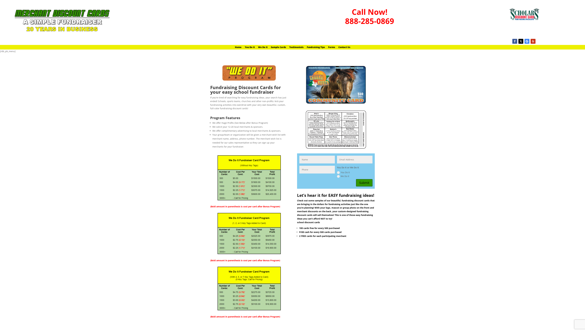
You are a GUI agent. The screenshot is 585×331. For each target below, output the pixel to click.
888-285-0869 (369, 21)
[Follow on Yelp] (533, 41)
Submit (364, 183)
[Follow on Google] (527, 41)
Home (238, 47)
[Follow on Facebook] (514, 41)
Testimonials (296, 47)
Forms (331, 47)
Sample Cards (278, 47)
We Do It (263, 47)
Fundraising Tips (316, 47)
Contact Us (344, 47)
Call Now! (369, 12)
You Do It (250, 47)
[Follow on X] (520, 41)
